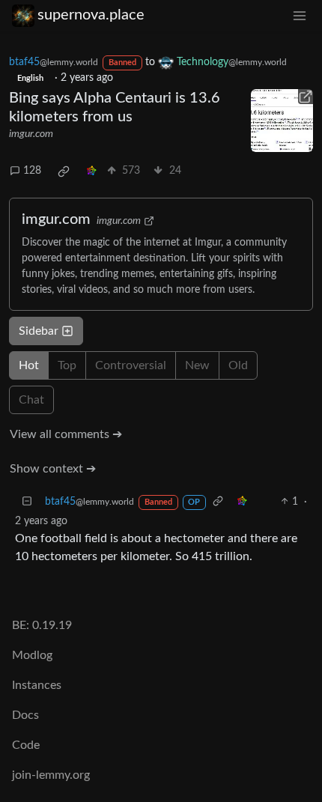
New (197, 365)
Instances (36, 685)
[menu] (299, 15)
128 (32, 170)
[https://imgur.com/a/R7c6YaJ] (282, 120)
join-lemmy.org (51, 775)
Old (238, 365)
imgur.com (31, 134)
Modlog (32, 655)
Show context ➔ (53, 469)
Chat (31, 400)
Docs (25, 715)
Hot (29, 365)
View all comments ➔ (66, 434)
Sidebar (38, 331)
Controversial (130, 365)
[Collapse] (27, 502)
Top (67, 365)
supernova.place (91, 14)
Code (26, 745)
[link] (63, 171)
